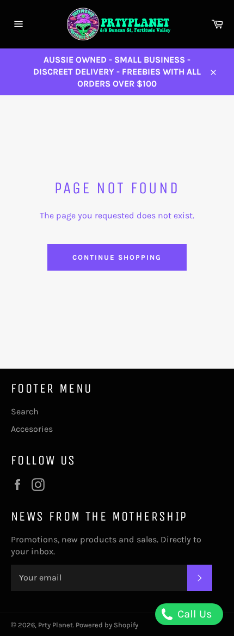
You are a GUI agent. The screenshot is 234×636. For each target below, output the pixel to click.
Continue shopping (116, 257)
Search (25, 411)
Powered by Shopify (107, 625)
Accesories (32, 429)
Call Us (193, 614)
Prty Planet (55, 625)
